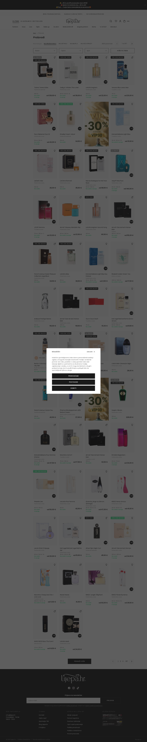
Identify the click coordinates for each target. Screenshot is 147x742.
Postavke (73, 382)
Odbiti (73, 388)
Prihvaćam (73, 376)
